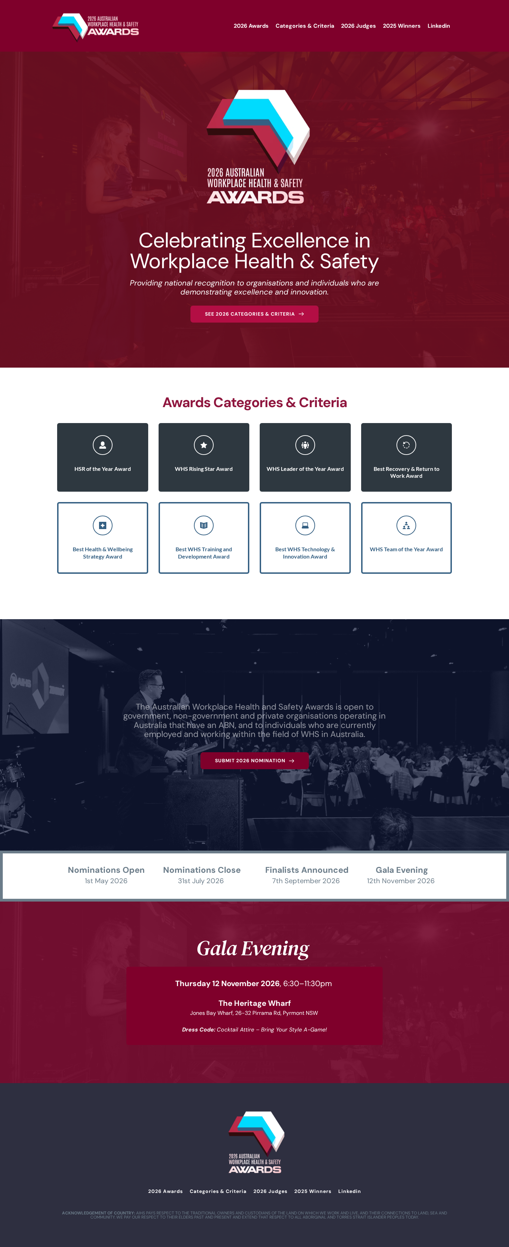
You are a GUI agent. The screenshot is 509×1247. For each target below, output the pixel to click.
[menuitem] (251, 26)
